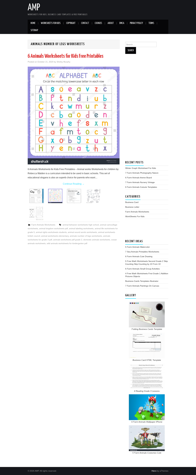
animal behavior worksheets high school (81, 225)
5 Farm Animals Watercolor (137, 247)
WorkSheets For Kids (51, 23)
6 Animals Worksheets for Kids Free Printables (65, 56)
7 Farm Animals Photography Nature (141, 173)
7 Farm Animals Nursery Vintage (140, 182)
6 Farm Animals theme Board (138, 177)
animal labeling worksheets (81, 228)
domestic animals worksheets (96, 240)
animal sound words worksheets (82, 232)
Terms (151, 23)
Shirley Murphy (63, 62)
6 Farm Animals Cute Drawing (138, 256)
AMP (34, 7)
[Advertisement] (146, 109)
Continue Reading (73, 184)
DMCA (121, 23)
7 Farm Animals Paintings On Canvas (142, 286)
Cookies (98, 23)
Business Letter (132, 207)
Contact (85, 23)
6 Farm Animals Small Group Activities (142, 269)
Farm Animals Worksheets (43, 225)
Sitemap (34, 30)
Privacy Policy (136, 23)
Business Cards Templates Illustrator (141, 281)
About (111, 23)
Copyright (70, 23)
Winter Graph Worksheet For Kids (140, 168)
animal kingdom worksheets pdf (53, 228)
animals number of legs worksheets (86, 236)
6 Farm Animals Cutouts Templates (141, 187)
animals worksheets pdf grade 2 (67, 240)
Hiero (154, 471)
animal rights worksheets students (51, 232)
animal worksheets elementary (55, 236)
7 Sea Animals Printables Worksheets (142, 252)
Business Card (131, 202)
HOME (33, 23)
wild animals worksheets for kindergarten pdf (67, 243)
